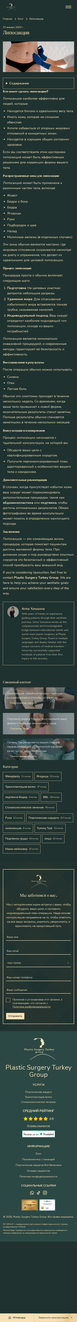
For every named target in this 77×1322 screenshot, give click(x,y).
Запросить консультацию (53, 1317)
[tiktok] (38, 1193)
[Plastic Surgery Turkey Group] (10, 7)
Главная (7, 19)
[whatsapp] (32, 1193)
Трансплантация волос (38, 1097)
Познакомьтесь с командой (38, 1159)
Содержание (19, 83)
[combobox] (38, 963)
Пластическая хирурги (38, 1092)
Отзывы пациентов (38, 1171)
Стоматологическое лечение (38, 1102)
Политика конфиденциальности (31, 1006)
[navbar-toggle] (68, 7)
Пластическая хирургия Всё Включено (38, 1165)
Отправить (15, 1016)
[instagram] (45, 1193)
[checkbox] (8, 1000)
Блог (20, 19)
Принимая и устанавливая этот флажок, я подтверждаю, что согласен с (37, 1003)
